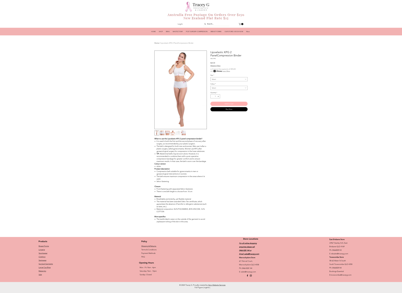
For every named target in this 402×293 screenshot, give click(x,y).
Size (212, 75)
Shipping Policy (215, 66)
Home (156, 43)
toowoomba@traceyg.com (341, 275)
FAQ (143, 257)
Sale (40, 275)
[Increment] (218, 96)
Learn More (226, 71)
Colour (213, 84)
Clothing (42, 257)
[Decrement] (212, 96)
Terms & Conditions (149, 250)
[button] (241, 24)
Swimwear (42, 260)
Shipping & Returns (149, 246)
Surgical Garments (46, 264)
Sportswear (43, 253)
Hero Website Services (216, 285)
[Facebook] (247, 275)
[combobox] (229, 79)
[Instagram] (250, 275)
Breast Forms (44, 246)
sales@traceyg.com (251, 254)
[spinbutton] (215, 96)
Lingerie (42, 250)
